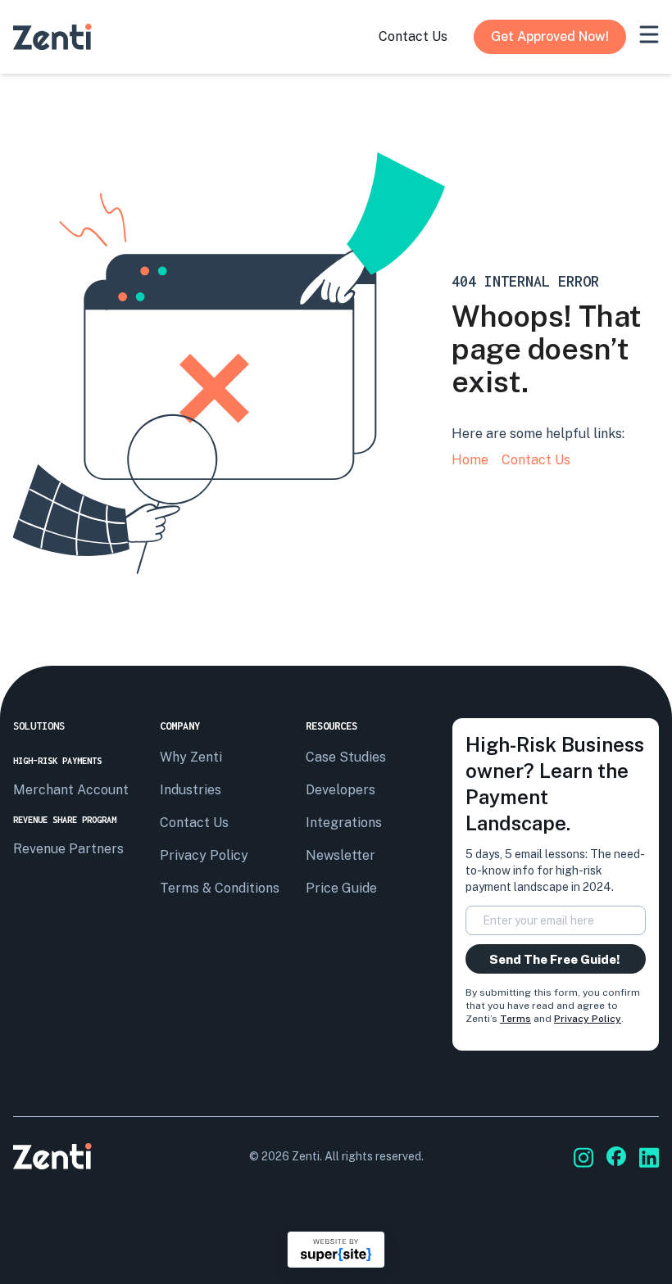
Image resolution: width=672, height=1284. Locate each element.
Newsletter (340, 855)
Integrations (344, 822)
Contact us (194, 822)
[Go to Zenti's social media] (583, 1157)
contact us (413, 36)
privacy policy (204, 855)
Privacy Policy (587, 1018)
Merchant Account (71, 790)
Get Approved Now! (550, 36)
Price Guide (341, 888)
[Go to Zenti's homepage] (52, 37)
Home (470, 460)
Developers (340, 790)
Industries (190, 790)
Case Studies (346, 757)
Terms (515, 1018)
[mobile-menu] (649, 34)
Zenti (306, 1156)
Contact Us (536, 460)
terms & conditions (219, 888)
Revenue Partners (68, 849)
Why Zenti (191, 757)
